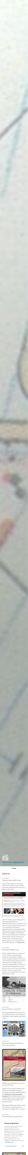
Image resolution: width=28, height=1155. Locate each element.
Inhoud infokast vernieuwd (11, 1009)
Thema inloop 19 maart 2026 (12, 1116)
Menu (14, 868)
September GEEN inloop (10, 950)
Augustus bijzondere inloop (11, 880)
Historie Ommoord (13, 862)
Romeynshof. (21, 942)
